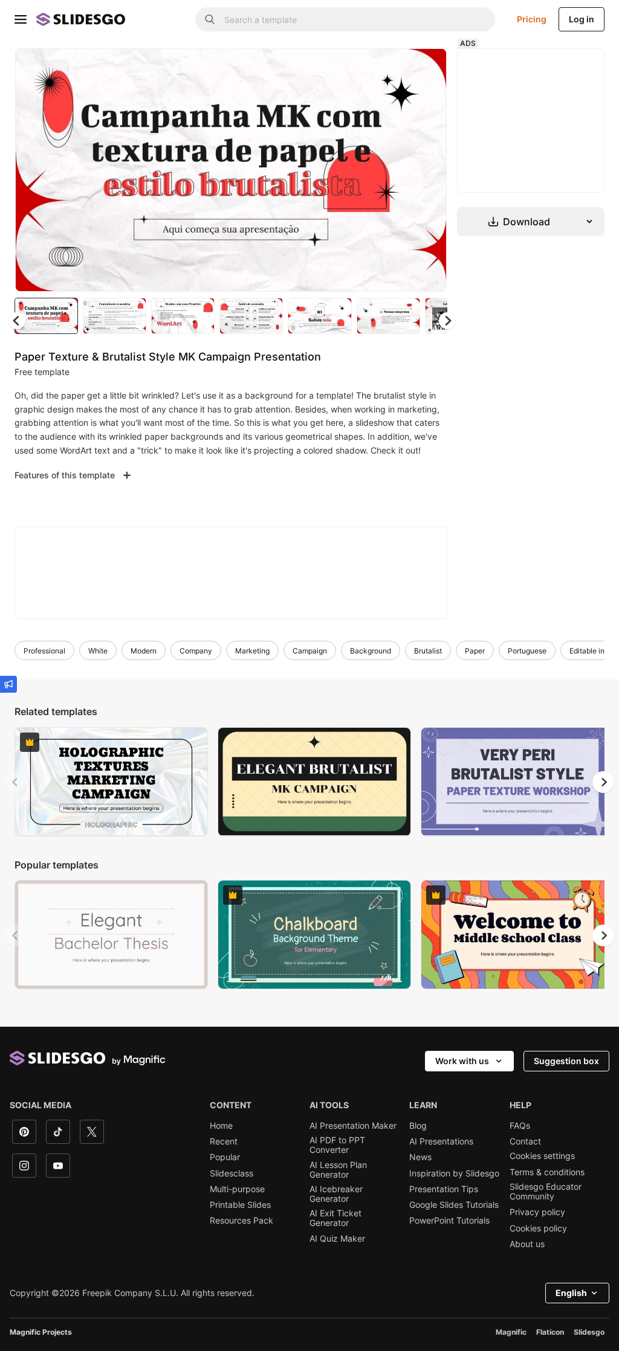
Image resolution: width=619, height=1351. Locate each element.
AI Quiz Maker (337, 1238)
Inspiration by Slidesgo (454, 1173)
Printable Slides (240, 1205)
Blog (418, 1126)
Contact (525, 1141)
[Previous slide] (16, 782)
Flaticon (550, 1332)
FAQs (520, 1126)
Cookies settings (542, 1156)
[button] (447, 320)
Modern (144, 650)
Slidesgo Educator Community (546, 1191)
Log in (581, 19)
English (571, 1293)
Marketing (252, 650)
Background (370, 650)
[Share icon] (426, 68)
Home (221, 1126)
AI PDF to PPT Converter (337, 1145)
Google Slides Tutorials (454, 1205)
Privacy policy (537, 1212)
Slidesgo (589, 1332)
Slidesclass (231, 1173)
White (98, 650)
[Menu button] (21, 19)
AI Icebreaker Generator (336, 1194)
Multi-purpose (237, 1189)
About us (527, 1244)
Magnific (511, 1332)
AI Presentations (441, 1141)
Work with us (462, 1061)
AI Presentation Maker (353, 1126)
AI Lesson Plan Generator (338, 1169)
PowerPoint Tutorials (449, 1220)
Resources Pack (241, 1220)
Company (196, 650)
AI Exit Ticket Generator (335, 1218)
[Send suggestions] (8, 684)
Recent (224, 1141)
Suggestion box (566, 1061)
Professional (44, 650)
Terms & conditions (547, 1172)
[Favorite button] (395, 68)
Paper (475, 650)
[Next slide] (428, 170)
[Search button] (209, 19)
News (420, 1157)
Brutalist (428, 650)
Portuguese (527, 650)
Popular (225, 1157)
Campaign (310, 650)
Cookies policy (538, 1228)
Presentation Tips (443, 1189)
